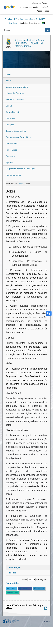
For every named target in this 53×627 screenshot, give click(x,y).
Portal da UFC (11, 19)
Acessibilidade (43, 11)
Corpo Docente (13, 112)
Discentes (10, 118)
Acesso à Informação (29, 7)
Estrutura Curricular (15, 99)
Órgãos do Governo (40, 3)
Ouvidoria (13, 23)
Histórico (12, 573)
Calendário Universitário (17, 87)
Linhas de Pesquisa (15, 93)
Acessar (47, 621)
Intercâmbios (12, 143)
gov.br (9, 7)
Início (8, 74)
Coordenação (14, 567)
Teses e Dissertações (16, 131)
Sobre (8, 80)
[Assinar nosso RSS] (45, 608)
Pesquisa (10, 124)
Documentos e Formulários (18, 137)
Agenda (9, 162)
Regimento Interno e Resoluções (21, 169)
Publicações (11, 150)
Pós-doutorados (13, 175)
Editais (9, 106)
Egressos (10, 156)
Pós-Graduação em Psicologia (28, 45)
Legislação (44, 7)
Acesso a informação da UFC (32, 19)
